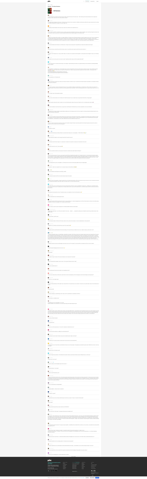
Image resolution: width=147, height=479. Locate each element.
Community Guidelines (94, 464)
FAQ (91, 463)
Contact (83, 467)
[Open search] (83, 1)
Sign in (98, 1)
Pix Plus (83, 468)
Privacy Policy (93, 467)
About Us (83, 463)
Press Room (83, 466)
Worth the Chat (74, 467)
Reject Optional (92, 477)
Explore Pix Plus (74, 471)
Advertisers (83, 464)
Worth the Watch (74, 465)
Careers (83, 465)
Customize (87, 477)
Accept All (97, 477)
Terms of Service (93, 468)
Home (48, 4)
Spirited (51, 4)
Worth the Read (74, 466)
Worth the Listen (74, 468)
